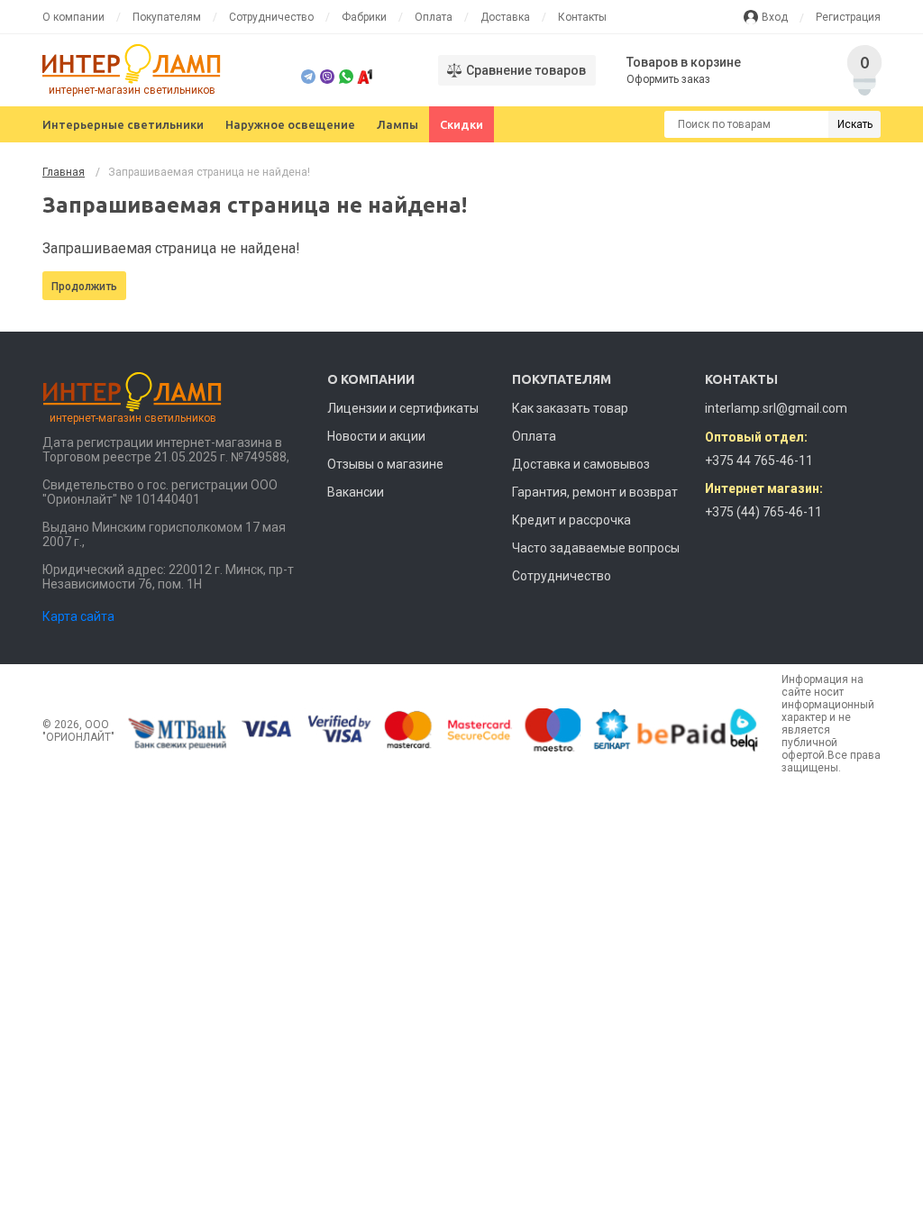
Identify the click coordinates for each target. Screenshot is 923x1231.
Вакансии (355, 492)
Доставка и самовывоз (581, 464)
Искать (855, 124)
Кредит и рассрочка (571, 520)
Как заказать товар (570, 408)
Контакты (582, 17)
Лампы (397, 124)
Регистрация (848, 17)
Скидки (461, 124)
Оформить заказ (668, 79)
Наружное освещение (290, 124)
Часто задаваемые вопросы (596, 548)
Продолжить (84, 286)
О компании (73, 17)
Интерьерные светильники (123, 124)
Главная (63, 172)
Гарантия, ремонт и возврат (595, 492)
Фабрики (364, 17)
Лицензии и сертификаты (403, 408)
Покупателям (167, 17)
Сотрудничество (271, 17)
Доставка (505, 17)
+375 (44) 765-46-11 (763, 512)
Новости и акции (376, 436)
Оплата (433, 17)
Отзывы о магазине (385, 464)
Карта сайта (78, 616)
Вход (775, 17)
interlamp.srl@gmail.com (776, 408)
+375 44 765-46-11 (759, 460)
